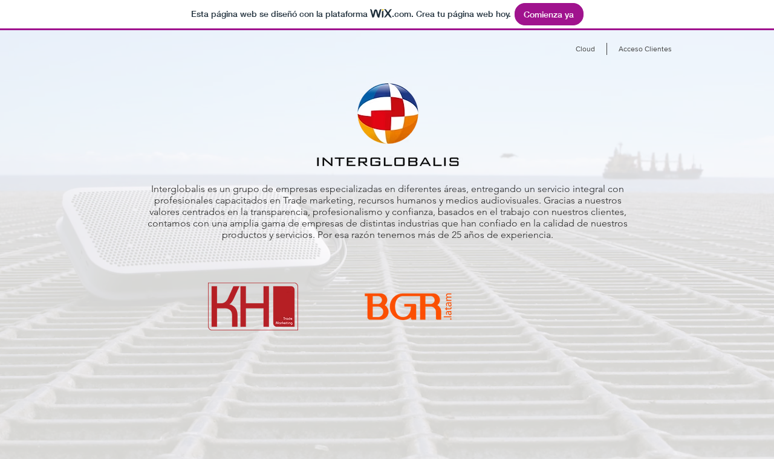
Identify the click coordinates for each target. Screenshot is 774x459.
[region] (222, 339)
